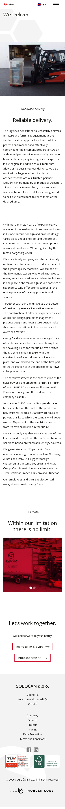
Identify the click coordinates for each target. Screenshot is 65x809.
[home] (8, 4)
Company (32, 715)
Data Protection (32, 734)
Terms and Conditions (33, 739)
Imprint (32, 729)
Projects (32, 725)
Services (32, 720)
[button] (42, 4)
